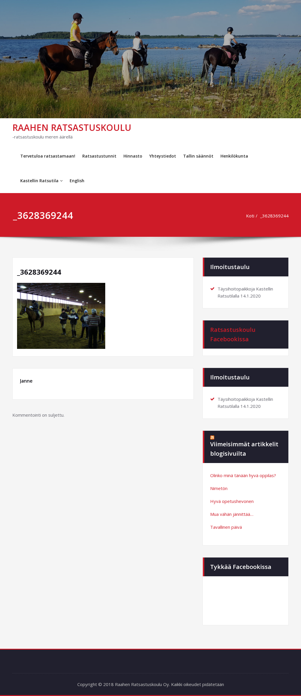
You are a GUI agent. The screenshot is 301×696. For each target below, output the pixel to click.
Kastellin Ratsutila (39, 180)
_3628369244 (274, 216)
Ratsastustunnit (99, 156)
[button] (61, 316)
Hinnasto (132, 156)
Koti (250, 216)
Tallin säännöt (198, 156)
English (77, 180)
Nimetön (219, 488)
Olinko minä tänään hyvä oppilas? (243, 475)
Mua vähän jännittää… (231, 514)
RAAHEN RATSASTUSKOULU (71, 127)
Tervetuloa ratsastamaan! (47, 156)
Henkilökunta (234, 156)
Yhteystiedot (162, 156)
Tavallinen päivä (226, 527)
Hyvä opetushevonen (232, 501)
